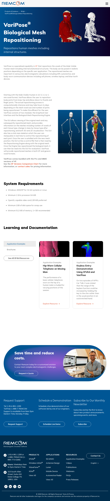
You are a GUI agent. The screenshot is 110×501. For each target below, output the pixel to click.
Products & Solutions (11, 11)
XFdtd (23, 11)
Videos (69, 463)
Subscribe (82, 424)
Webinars (70, 471)
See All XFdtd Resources (18, 258)
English (94, 463)
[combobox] (95, 463)
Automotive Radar (54, 475)
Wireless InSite (36, 463)
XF (36, 66)
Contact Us (95, 456)
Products (34, 455)
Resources (71, 455)
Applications (52, 455)
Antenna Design (53, 463)
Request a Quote (26, 373)
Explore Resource (50, 303)
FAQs (68, 475)
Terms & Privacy (68, 494)
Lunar (48, 467)
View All (32, 475)
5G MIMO (50, 459)
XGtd (31, 471)
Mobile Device (52, 471)
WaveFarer (34, 467)
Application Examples (75, 459)
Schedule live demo (51, 424)
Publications (71, 467)
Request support (15, 424)
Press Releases (72, 479)
